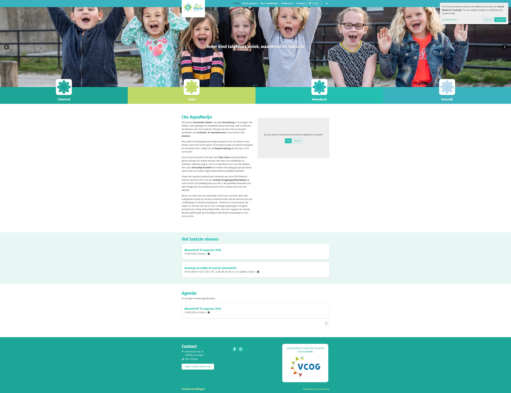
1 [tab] (255, 86)
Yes (288, 140)
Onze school (249, 3)
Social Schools (322, 389)
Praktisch (287, 3)
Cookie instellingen (193, 389)
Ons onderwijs (269, 3)
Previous (6, 47)
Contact (301, 3)
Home (236, 3)
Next (504, 47)
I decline (488, 19)
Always (297, 140)
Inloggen (315, 3)
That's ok (500, 19)
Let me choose (449, 19)
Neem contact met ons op (198, 366)
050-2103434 (191, 359)
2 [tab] (257, 86)
